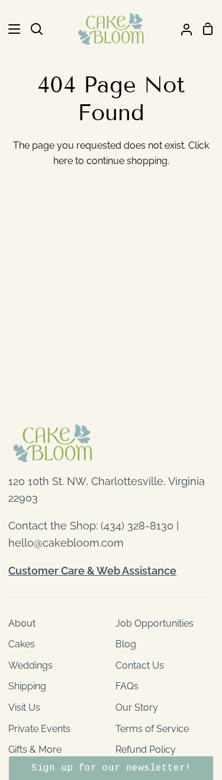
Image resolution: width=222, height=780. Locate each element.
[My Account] (181, 29)
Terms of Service (152, 728)
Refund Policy (145, 749)
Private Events (39, 728)
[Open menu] (10, 29)
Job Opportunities (154, 623)
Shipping (27, 686)
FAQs (127, 686)
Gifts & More (35, 749)
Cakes (21, 644)
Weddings (30, 665)
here (63, 160)
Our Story (136, 707)
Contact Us (139, 665)
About (22, 623)
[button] (111, 768)
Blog (125, 644)
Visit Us (24, 707)
